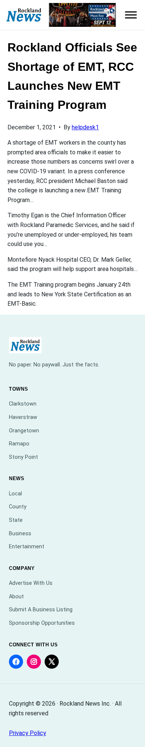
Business (20, 533)
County (17, 507)
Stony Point (23, 457)
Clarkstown (22, 404)
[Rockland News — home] (24, 15)
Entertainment (26, 546)
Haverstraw (23, 417)
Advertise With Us (30, 583)
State (16, 520)
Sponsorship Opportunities (42, 623)
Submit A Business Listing (40, 609)
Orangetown (24, 431)
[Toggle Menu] (131, 15)
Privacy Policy (27, 733)
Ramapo (19, 444)
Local (15, 494)
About (16, 596)
